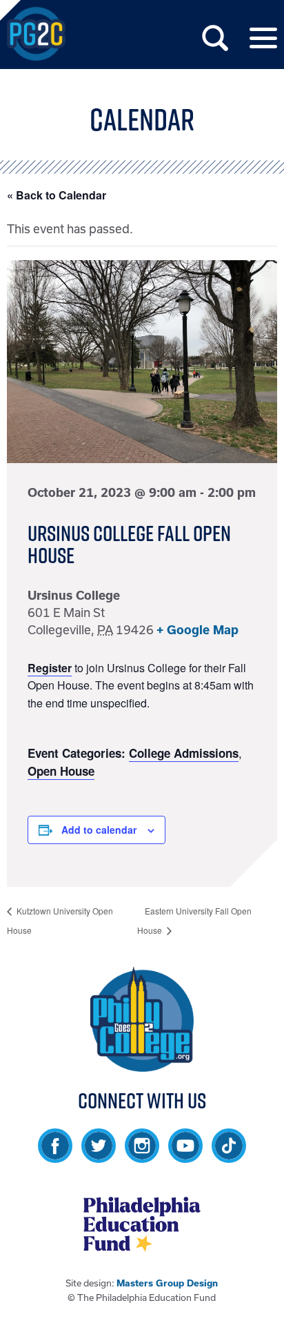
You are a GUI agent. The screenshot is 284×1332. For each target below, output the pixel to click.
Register (50, 668)
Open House (61, 771)
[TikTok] (229, 1156)
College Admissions (184, 753)
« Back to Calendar (56, 195)
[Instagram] (142, 1156)
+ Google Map (197, 629)
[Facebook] (55, 1156)
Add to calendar (98, 829)
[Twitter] (98, 1156)
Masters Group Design (167, 1283)
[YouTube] (185, 1156)
